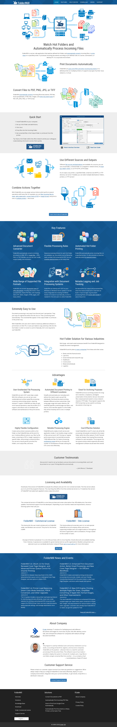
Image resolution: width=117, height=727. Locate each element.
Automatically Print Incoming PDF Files (56, 700)
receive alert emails (94, 295)
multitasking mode (49, 441)
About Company (80, 697)
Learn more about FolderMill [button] (58, 214)
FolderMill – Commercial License (39, 521)
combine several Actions (51, 259)
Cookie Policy (79, 705)
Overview (18, 697)
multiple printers (21, 198)
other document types (46, 97)
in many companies (81, 349)
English (21, 719)
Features (64, 2)
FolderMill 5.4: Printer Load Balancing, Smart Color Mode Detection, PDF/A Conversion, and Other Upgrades (36, 590)
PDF (23, 255)
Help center (73, 2)
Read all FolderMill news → (88, 612)
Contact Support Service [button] (58, 680)
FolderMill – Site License (77, 521)
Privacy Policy (80, 702)
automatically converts (74, 53)
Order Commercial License (23, 710)
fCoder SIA (62, 724)
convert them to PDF (32, 196)
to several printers (90, 257)
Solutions (18, 700)
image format (45, 196)
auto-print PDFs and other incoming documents (82, 69)
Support (100, 2)
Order (92, 2)
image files (32, 255)
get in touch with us (70, 544)
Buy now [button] (58, 548)
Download (84, 2)
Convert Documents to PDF (53, 697)
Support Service (20, 713)
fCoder (45, 629)
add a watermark (21, 196)
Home (56, 2)
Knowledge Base (20, 703)
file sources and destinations (74, 164)
